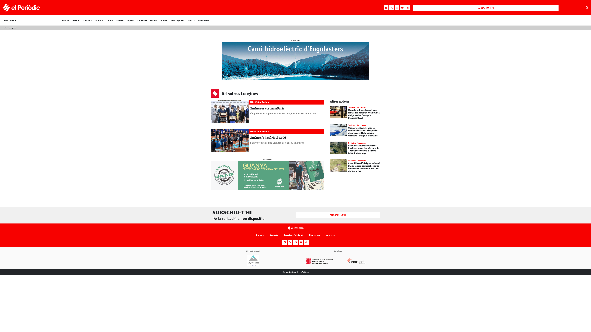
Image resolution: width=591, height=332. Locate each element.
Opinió (153, 20)
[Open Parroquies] (16, 20)
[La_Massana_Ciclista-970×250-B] (267, 189)
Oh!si (189, 20)
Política (65, 20)
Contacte (274, 235)
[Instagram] (397, 7)
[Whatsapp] (407, 7)
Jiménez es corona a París (267, 108)
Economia (87, 20)
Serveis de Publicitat (293, 235)
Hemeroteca (203, 20)
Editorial (163, 20)
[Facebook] (386, 7)
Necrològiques (177, 20)
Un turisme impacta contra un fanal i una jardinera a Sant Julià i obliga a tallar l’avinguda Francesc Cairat (364, 114)
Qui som (260, 235)
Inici (5, 28)
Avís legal (330, 235)
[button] (586, 7)
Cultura (109, 20)
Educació (120, 20)
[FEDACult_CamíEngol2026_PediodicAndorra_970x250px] (295, 78)
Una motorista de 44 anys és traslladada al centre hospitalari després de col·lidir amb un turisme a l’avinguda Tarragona (363, 131)
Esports (130, 20)
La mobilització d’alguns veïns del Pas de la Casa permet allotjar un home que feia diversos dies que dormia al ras (364, 167)
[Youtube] (402, 7)
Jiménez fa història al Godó (268, 137)
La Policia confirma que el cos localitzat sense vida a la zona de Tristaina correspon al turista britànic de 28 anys (363, 149)
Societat (76, 20)
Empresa (99, 20)
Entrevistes (142, 20)
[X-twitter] (391, 7)
